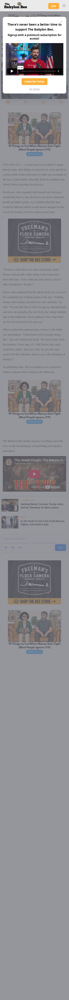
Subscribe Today (34, 81)
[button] (64, 5)
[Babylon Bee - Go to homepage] (15, 6)
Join (53, 6)
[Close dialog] (61, 22)
